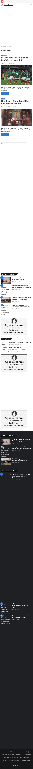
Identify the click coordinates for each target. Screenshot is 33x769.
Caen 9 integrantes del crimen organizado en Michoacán (21, 298)
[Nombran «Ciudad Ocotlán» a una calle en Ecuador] (16, 117)
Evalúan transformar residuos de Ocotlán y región (21, 279)
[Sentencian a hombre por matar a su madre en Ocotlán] (6, 309)
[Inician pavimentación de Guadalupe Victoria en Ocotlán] (6, 290)
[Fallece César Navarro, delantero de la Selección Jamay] (6, 608)
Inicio (4, 46)
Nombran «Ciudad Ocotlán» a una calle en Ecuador (16, 102)
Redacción (11, 344)
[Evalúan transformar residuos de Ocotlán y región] (6, 280)
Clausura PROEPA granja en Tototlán (19, 343)
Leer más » (5, 94)
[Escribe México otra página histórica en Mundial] (16, 75)
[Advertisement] (16, 25)
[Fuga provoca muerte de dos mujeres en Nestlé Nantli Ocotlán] (6, 538)
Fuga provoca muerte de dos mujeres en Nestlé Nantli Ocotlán (21, 476)
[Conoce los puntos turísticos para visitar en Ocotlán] (6, 679)
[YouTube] (17, 766)
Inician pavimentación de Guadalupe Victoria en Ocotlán (21, 286)
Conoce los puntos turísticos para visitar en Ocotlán (21, 616)
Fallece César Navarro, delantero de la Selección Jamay (20, 605)
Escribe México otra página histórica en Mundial (14, 59)
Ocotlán (3, 98)
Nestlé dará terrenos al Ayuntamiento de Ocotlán (16, 348)
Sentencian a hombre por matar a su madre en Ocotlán (21, 306)
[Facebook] (13, 766)
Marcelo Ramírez (12, 351)
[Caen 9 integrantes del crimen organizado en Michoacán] (6, 300)
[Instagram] (20, 766)
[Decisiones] (7, 5)
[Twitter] (15, 766)
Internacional (4, 55)
